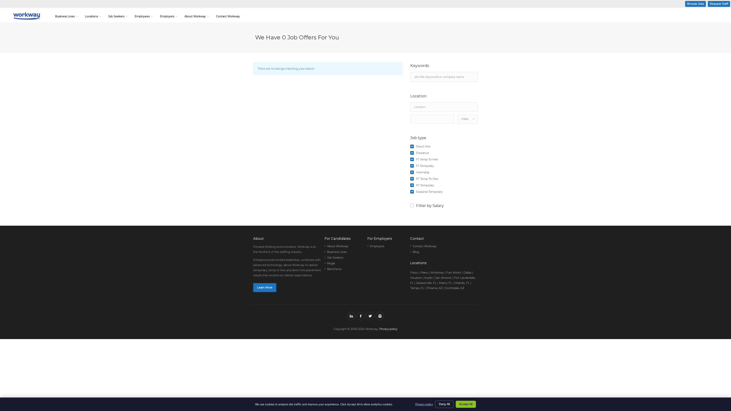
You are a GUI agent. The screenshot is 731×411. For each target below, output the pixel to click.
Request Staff (719, 4)
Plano (424, 272)
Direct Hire (423, 146)
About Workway (195, 16)
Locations (91, 16)
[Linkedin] (351, 316)
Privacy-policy (388, 329)
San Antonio (443, 278)
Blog (416, 252)
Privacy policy (424, 404)
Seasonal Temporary (429, 192)
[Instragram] (380, 316)
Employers (167, 16)
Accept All (465, 404)
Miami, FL (445, 283)
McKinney (437, 272)
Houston (416, 278)
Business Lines (65, 16)
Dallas (467, 272)
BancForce (334, 269)
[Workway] (27, 16)
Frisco (414, 272)
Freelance (422, 153)
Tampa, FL (417, 288)
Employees (142, 16)
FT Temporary (425, 166)
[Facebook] (361, 316)
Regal (331, 263)
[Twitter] (370, 316)
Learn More (264, 287)
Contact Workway (228, 16)
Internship (422, 172)
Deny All (444, 404)
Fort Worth (453, 272)
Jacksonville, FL (426, 283)
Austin (428, 278)
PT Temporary (425, 185)
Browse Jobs (695, 4)
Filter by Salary (430, 205)
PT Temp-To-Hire (427, 179)
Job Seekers (116, 16)
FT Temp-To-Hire (427, 159)
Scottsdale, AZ (454, 288)
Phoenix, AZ (435, 288)
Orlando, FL (462, 283)
